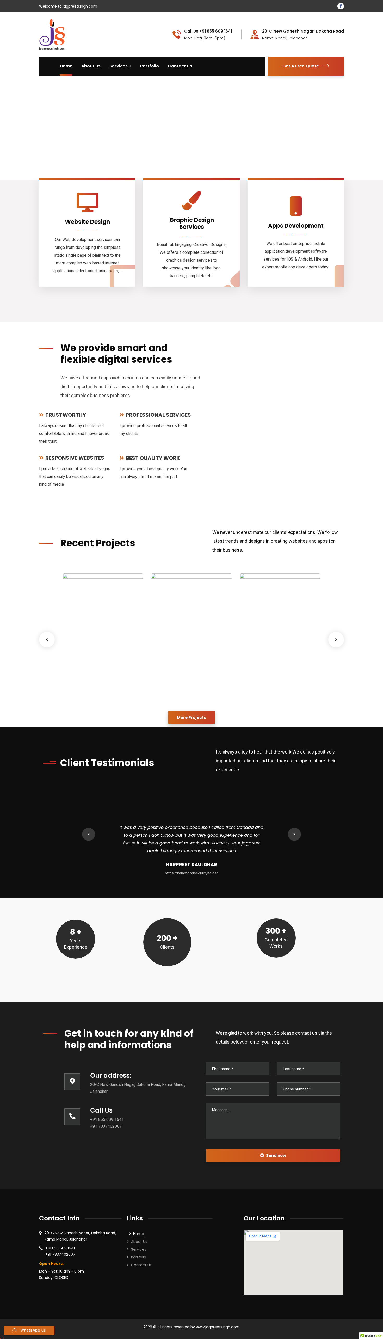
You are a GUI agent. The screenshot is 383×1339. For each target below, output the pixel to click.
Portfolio (138, 1257)
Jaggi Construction (183, 687)
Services (138, 1249)
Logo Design (82, 695)
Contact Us (141, 1265)
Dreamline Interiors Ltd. (94, 684)
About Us (139, 1241)
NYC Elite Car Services (263, 684)
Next (336, 639)
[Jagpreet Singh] (52, 34)
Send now (276, 1155)
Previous (47, 639)
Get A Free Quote (300, 66)
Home (138, 1233)
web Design (106, 695)
